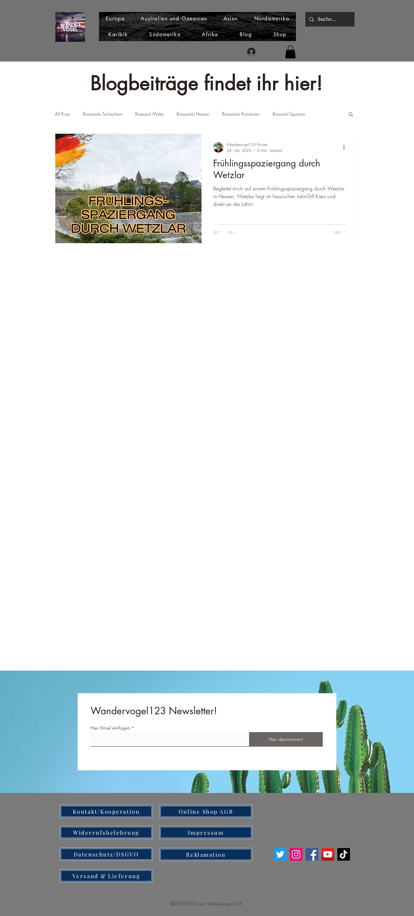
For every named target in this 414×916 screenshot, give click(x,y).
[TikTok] (343, 854)
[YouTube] (327, 854)
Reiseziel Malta (149, 114)
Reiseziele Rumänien (241, 114)
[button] (290, 52)
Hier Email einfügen (110, 728)
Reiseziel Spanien (289, 114)
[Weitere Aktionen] (346, 147)
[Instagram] (296, 854)
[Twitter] (280, 854)
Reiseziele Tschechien (102, 114)
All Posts (62, 114)
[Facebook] (312, 854)
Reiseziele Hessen (193, 114)
